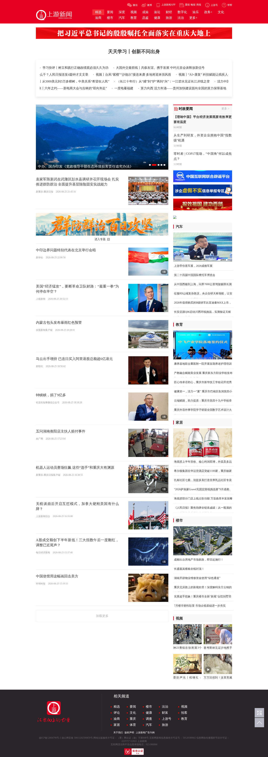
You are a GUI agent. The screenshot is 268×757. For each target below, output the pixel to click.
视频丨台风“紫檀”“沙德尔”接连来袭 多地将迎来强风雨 (114, 74)
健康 (149, 712)
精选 (117, 706)
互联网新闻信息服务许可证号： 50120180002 (172, 737)
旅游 (165, 724)
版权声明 (129, 732)
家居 (117, 724)
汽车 (149, 724)
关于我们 (118, 732)
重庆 (133, 718)
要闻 (133, 706)
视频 (184, 706)
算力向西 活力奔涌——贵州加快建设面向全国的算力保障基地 (218, 88)
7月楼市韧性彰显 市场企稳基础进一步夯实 (200, 605)
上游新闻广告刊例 (145, 732)
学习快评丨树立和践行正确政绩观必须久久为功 (76, 67)
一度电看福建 (159, 88)
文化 (133, 712)
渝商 (117, 718)
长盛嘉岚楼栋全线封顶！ (189, 568)
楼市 (149, 706)
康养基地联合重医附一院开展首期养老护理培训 (203, 363)
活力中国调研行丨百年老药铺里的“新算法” (227, 81)
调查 (149, 718)
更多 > (225, 108)
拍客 (184, 712)
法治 (165, 706)
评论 (117, 712)
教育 (184, 718)
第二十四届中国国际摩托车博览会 (194, 275)
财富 (165, 712)
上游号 (166, 718)
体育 (133, 724)
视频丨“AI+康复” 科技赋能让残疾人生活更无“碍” (193, 74)
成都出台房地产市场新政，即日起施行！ (198, 559)
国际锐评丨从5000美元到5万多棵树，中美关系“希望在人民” (49, 81)
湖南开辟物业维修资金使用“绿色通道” (197, 578)
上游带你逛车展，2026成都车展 (193, 265)
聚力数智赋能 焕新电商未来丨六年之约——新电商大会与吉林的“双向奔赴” (89, 88)
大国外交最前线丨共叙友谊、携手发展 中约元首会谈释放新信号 (160, 67)
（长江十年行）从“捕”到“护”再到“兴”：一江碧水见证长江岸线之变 (144, 81)
